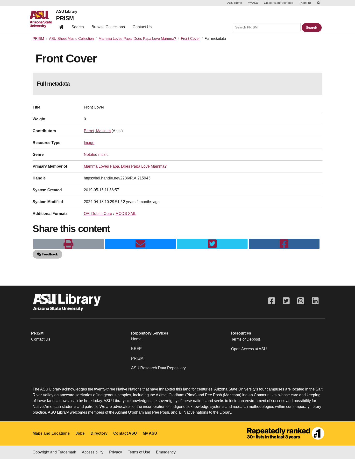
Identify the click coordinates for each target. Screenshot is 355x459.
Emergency (166, 452)
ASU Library (66, 12)
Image (89, 143)
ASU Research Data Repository (158, 368)
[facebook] (284, 244)
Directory (99, 433)
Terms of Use (139, 452)
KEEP (136, 349)
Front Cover (190, 39)
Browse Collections (108, 27)
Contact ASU (125, 433)
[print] (68, 244)
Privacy (115, 452)
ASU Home (234, 3)
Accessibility (92, 452)
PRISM (65, 18)
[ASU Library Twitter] (286, 301)
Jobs (80, 433)
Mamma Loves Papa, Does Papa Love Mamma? (137, 39)
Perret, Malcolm (97, 131)
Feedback (49, 254)
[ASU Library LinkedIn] (315, 301)
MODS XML (125, 214)
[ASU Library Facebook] (271, 301)
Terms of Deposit (245, 339)
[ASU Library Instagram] (300, 301)
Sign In (305, 2)
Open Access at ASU (249, 349)
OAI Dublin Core (98, 214)
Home (136, 339)
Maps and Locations (51, 433)
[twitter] (212, 244)
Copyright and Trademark (54, 452)
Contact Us (142, 27)
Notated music (96, 154)
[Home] (43, 19)
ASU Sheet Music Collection (71, 39)
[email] (140, 244)
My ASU (253, 3)
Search (77, 27)
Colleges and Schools (278, 3)
